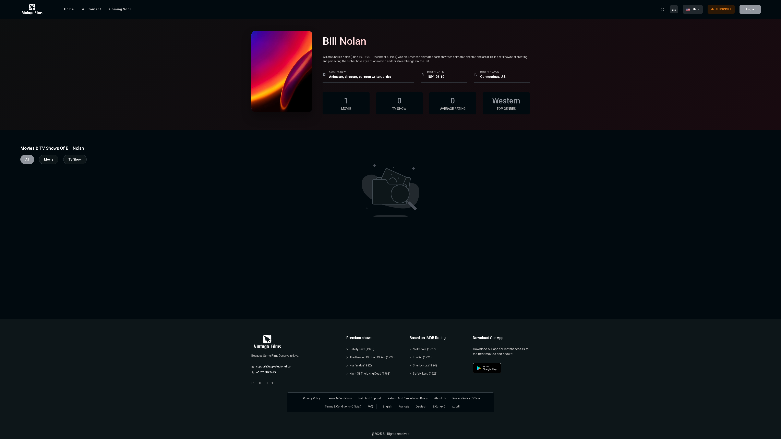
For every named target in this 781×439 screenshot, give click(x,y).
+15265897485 (266, 372)
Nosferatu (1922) (361, 365)
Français (404, 406)
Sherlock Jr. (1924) (425, 365)
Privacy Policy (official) (467, 398)
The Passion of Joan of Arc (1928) (372, 357)
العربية (456, 406)
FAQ (370, 406)
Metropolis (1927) (424, 349)
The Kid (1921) (422, 357)
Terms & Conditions (339, 398)
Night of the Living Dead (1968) (370, 373)
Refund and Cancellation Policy (408, 398)
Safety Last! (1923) (362, 349)
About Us (440, 398)
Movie (48, 159)
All (27, 159)
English (387, 406)
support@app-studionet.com (274, 366)
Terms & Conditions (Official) (343, 406)
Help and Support (370, 398)
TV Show (75, 159)
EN (694, 9)
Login (750, 9)
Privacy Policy (312, 398)
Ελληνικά (439, 406)
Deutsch (421, 406)
